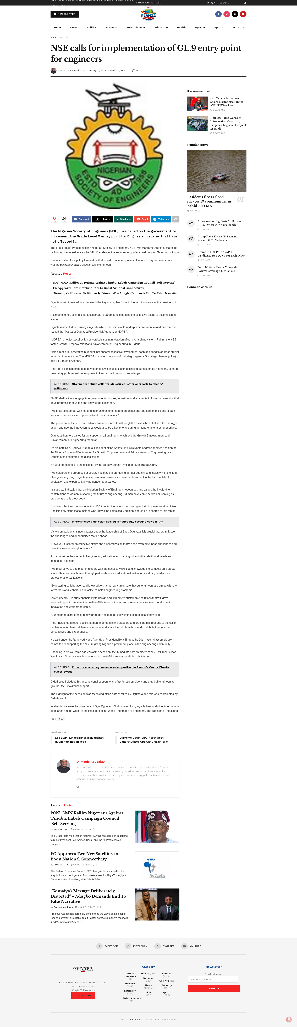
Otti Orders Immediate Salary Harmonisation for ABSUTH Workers (227, 102)
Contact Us (83, 995)
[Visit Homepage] (148, 14)
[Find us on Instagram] (226, 14)
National (64, 37)
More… (63, 5)
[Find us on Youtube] (243, 14)
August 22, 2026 (81, 829)
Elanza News (135, 1019)
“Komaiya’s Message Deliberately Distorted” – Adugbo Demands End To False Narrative (115, 293)
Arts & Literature (130, 975)
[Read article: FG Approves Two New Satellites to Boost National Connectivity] (157, 867)
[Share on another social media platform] (175, 219)
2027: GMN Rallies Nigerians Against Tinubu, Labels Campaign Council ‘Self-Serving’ (114, 282)
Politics (92, 27)
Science (164, 980)
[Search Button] (244, 3)
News (73, 27)
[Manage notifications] (289, 1019)
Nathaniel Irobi (61, 829)
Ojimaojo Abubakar (71, 70)
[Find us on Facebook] (218, 14)
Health (181, 27)
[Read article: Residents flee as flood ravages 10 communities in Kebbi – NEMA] (216, 171)
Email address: (213, 974)
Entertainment (136, 27)
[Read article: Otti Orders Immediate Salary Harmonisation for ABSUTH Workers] (197, 104)
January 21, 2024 (97, 70)
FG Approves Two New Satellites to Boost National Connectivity (98, 288)
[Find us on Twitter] (235, 14)
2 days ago (218, 110)
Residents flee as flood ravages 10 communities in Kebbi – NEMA (209, 201)
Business (111, 27)
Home (57, 27)
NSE (61, 719)
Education (161, 27)
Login (212, 3)
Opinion (200, 27)
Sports (54, 5)
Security (167, 985)
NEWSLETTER (66, 14)
